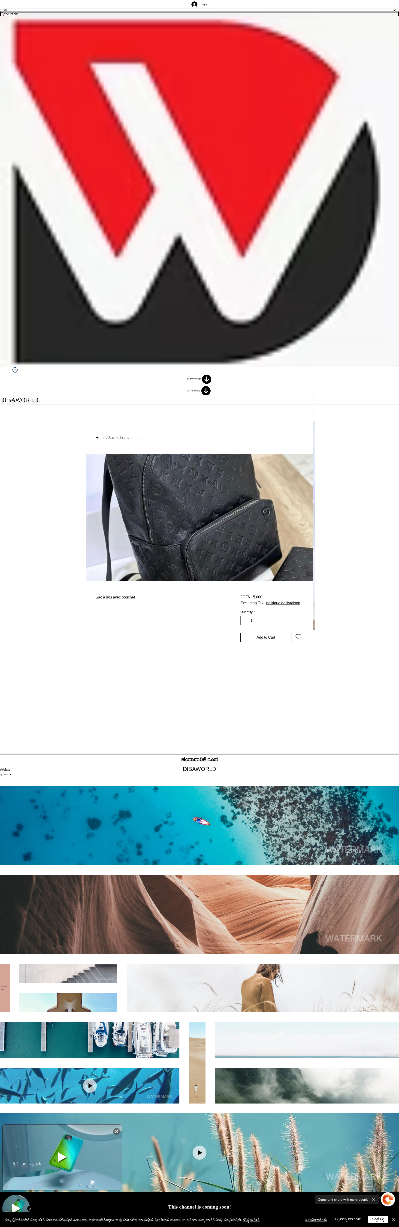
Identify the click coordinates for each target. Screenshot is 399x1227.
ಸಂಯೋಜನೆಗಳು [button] (316, 1219)
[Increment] (259, 620)
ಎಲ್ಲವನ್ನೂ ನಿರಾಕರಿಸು (348, 1218)
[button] (199, 825)
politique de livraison (283, 603)
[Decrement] (244, 620)
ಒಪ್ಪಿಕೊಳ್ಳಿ (378, 1218)
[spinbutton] (252, 620)
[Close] (393, 1219)
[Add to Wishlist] (298, 636)
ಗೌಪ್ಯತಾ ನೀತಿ (251, 1219)
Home (101, 438)
